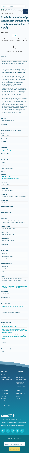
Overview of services (7, 375)
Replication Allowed (7, 206)
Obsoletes (4, 218)
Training (3, 396)
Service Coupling (6, 349)
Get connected (14, 449)
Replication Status (6, 263)
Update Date (4, 232)
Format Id (4, 194)
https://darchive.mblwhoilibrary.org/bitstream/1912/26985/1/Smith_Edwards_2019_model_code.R (14, 330)
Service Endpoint (6, 322)
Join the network (21, 379)
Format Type (4, 200)
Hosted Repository (6, 379)
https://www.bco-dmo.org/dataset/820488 (9, 325)
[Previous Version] (2, 13)
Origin (2, 133)
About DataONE (20, 393)
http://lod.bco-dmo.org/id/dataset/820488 (10, 177)
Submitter (4, 147)
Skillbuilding (5, 393)
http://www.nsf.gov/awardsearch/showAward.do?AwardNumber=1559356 (14, 287)
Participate (19, 375)
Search (4, 6)
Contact (18, 398)
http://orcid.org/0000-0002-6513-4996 (13, 150)
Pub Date (3, 118)
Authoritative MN (6, 166)
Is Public (3, 141)
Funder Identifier (6, 304)
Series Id (3, 174)
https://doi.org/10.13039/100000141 (12, 306)
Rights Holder (5, 153)
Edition (3, 316)
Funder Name (5, 310)
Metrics (18, 396)
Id (1, 59)
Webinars (3, 398)
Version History (8, 13)
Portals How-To (5, 401)
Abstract (3, 67)
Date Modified (5, 238)
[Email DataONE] (13, 431)
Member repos (20, 377)
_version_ (3, 342)
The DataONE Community (20, 382)
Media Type (4, 188)
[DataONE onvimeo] (8, 431)
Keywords (4, 124)
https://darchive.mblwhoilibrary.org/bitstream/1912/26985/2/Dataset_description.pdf (14, 336)
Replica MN (4, 251)
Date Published (5, 297)
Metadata (10, 6)
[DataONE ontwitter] (3, 431)
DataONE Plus (5, 377)
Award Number (5, 284)
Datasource (4, 244)
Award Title (4, 291)
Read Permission (6, 160)
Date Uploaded (5, 226)
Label (3, 276)
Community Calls (21, 386)
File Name (4, 182)
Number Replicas (6, 212)
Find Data (6, 405)
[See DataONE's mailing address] (22, 431)
